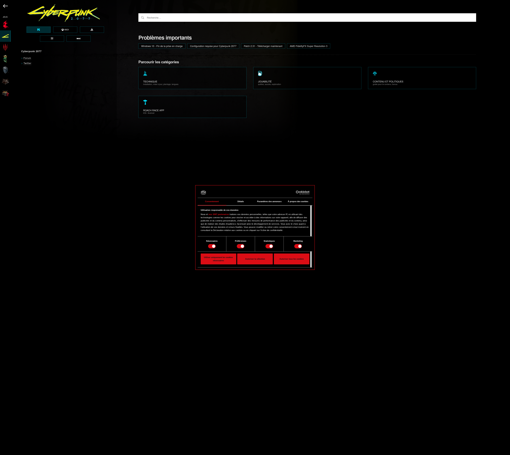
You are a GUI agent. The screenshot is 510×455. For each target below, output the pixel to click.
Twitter (27, 63)
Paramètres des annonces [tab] (269, 201)
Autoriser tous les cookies (291, 259)
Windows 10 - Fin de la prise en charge (162, 46)
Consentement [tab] (212, 201)
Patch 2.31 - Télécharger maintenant (263, 46)
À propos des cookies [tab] (298, 201)
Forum (27, 58)
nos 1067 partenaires (219, 214)
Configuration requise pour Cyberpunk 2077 (213, 46)
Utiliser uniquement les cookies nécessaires (218, 259)
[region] (58, 227)
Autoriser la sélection (255, 259)
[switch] (240, 246)
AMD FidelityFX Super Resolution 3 (308, 46)
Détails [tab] (240, 201)
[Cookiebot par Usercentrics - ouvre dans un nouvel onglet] (297, 193)
